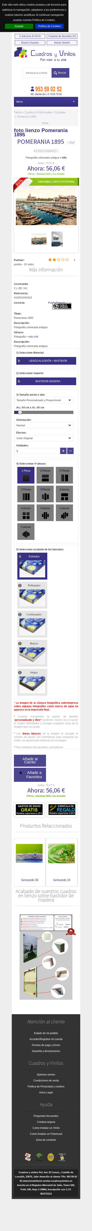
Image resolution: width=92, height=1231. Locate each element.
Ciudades (60, 112)
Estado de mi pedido (46, 1033)
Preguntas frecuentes (46, 1115)
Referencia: (21, 293)
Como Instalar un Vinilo (46, 1127)
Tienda (18, 112)
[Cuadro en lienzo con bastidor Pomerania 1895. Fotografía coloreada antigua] (46, 54)
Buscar (62, 72)
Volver (45, 123)
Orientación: (23, 419)
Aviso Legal (46, 1092)
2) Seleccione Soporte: (30, 373)
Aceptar (19, 26)
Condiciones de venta (46, 1080)
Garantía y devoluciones (46, 1051)
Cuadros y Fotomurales (38, 112)
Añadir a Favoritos (34, 775)
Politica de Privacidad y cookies (46, 1086)
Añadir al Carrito (30, 760)
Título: (17, 313)
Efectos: (21, 432)
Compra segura (46, 1121)
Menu (19, 101)
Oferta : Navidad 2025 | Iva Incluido (46, 174)
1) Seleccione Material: (30, 352)
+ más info (32, 336)
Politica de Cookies (49, 26)
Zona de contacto (46, 1139)
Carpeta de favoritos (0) (62, 36)
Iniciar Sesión (62, 42)
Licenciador (21, 284)
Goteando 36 (29, 880)
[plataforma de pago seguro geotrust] (62, 1156)
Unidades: (22, 445)
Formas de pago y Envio (46, 1045)
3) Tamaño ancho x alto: (30, 394)
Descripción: (22, 323)
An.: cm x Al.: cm (30, 407)
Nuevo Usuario (30, 42)
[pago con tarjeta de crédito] (28, 1156)
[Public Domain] (61, 308)
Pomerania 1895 (26, 116)
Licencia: (19, 302)
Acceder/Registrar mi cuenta (46, 1039)
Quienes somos (46, 1074)
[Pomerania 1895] (39, 245)
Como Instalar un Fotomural (46, 1133)
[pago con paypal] (50, 1156)
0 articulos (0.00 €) (30, 36)
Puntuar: (19, 260)
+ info (63, 157)
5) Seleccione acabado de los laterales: (40, 549)
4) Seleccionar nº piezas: (31, 463)
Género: (19, 332)
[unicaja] (39, 1156)
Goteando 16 (61, 880)
